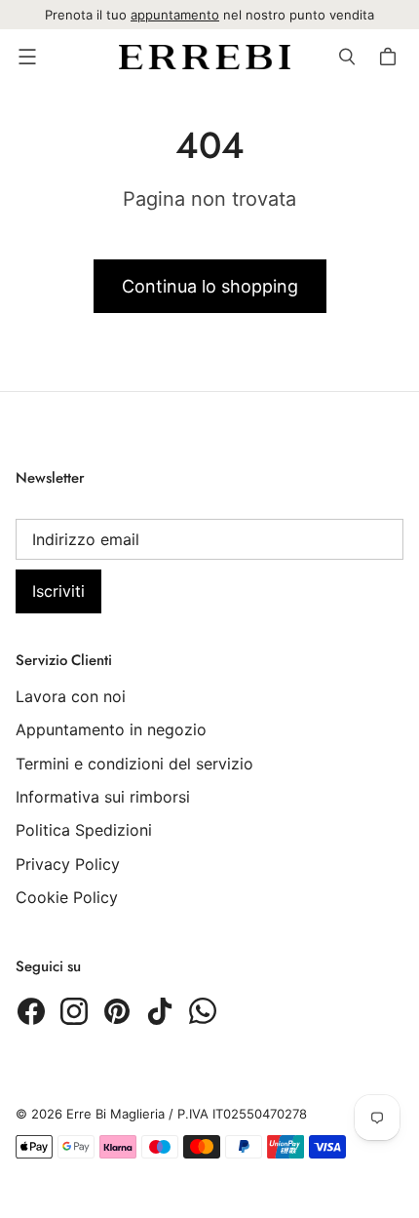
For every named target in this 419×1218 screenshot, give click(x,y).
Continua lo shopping (210, 286)
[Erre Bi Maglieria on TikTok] (159, 1011)
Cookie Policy (67, 897)
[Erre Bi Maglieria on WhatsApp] (202, 1011)
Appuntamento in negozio (111, 729)
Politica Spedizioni (84, 830)
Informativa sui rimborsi (103, 796)
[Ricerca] (346, 56)
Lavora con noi (71, 696)
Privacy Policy (68, 864)
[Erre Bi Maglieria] (204, 57)
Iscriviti (58, 591)
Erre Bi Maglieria (115, 1113)
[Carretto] (390, 56)
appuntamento (175, 14)
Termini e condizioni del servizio (134, 763)
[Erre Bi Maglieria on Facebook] (31, 1011)
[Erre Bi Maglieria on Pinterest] (116, 1011)
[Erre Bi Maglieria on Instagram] (74, 1011)
